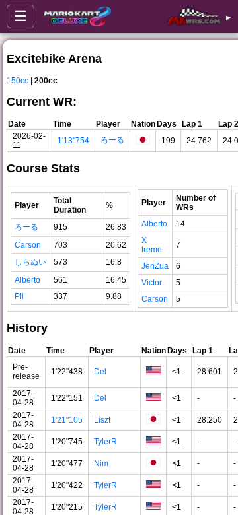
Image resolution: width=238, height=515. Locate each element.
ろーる (112, 140)
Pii (19, 296)
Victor (151, 282)
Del (100, 371)
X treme (151, 245)
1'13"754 (73, 140)
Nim (101, 463)
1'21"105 (67, 420)
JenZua (155, 266)
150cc (17, 80)
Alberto (27, 280)
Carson (28, 245)
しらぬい (30, 262)
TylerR (105, 441)
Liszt (102, 420)
